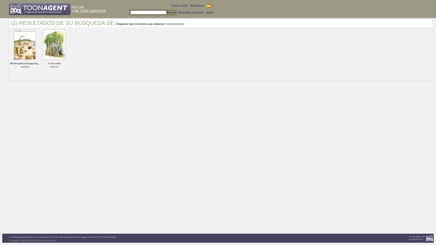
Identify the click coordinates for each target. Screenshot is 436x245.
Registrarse (197, 5)
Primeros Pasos (108, 237)
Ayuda (209, 12)
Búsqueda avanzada (191, 12)
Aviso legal (81, 237)
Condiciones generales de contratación (29, 237)
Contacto (93, 237)
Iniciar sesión (180, 5)
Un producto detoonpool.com (417, 237)
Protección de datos (62, 237)
